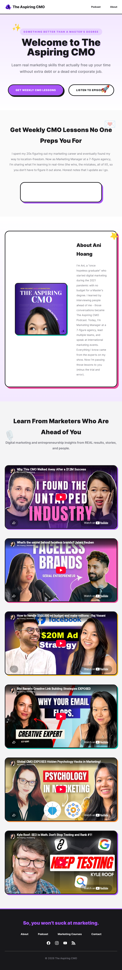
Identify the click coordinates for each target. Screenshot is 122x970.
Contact (96, 934)
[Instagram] (57, 943)
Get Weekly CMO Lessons (36, 90)
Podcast (96, 6)
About (113, 6)
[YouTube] (65, 943)
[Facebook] (48, 943)
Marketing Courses (70, 934)
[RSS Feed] (73, 943)
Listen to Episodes (91, 90)
